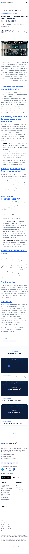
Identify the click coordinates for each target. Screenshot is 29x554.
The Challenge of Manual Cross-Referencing (13, 87)
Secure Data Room (5, 492)
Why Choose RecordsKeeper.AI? (10, 197)
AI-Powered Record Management (5, 486)
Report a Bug (18, 497)
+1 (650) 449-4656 (7, 456)
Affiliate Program (19, 500)
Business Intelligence (5, 499)
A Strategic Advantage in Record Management (13, 169)
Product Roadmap (19, 491)
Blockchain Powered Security (7, 488)
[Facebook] (2, 463)
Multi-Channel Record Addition (5, 495)
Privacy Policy (4, 515)
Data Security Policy (5, 518)
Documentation (19, 493)
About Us (3, 509)
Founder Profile (19, 498)
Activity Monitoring (5, 497)
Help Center (18, 495)
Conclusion (6, 301)
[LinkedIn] (8, 463)
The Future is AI (8, 282)
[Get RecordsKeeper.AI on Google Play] (6, 477)
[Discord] (17, 463)
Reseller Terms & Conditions (7, 528)
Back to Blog (15, 433)
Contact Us (3, 511)
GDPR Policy (3, 520)
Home (2, 10)
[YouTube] (11, 463)
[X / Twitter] (5, 463)
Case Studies (18, 487)
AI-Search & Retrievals (5, 490)
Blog (6, 10)
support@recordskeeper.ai (8, 454)
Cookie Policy (4, 522)
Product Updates (19, 489)
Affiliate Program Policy (6, 526)
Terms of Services (5, 513)
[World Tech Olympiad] (12, 473)
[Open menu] (26, 2)
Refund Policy (4, 516)
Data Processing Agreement (7, 524)
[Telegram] (14, 463)
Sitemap (2, 530)
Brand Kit (17, 502)
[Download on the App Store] (17, 477)
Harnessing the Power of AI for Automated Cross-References (14, 119)
